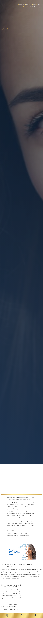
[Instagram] (25, 6)
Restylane (14, 502)
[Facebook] (23, 6)
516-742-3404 (33, 6)
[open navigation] (38, 6)
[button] (33, 4)
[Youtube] (27, 6)
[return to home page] (4, 4)
